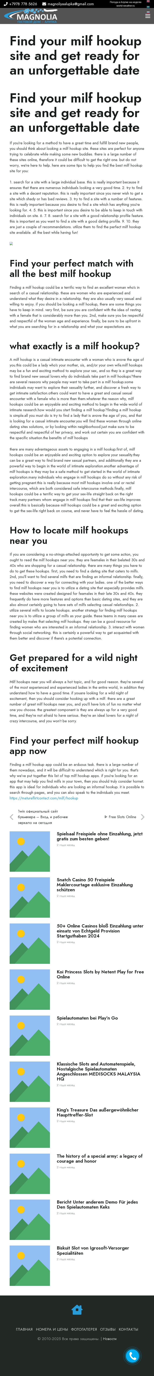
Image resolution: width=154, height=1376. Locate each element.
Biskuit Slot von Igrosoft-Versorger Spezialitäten (93, 1250)
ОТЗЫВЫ (108, 1329)
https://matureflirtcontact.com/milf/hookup (44, 798)
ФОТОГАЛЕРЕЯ (84, 1329)
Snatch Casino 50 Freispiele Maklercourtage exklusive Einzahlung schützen (95, 885)
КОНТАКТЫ (128, 1329)
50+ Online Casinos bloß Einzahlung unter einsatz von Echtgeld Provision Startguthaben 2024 (100, 931)
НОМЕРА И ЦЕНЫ (52, 1329)
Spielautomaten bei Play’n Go (87, 1018)
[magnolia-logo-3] (31, 16)
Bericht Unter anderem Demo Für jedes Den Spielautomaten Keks (97, 1204)
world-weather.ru (126, 5)
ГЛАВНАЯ (24, 1329)
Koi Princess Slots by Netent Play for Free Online (100, 974)
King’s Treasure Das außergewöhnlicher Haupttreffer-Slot (98, 1112)
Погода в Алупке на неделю (125, 2)
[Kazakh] (148, 6)
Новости (110, 1338)
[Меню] (147, 16)
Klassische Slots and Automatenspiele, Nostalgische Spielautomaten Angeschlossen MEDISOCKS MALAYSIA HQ (98, 1071)
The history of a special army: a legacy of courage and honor (100, 1158)
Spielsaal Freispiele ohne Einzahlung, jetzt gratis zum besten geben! (100, 836)
